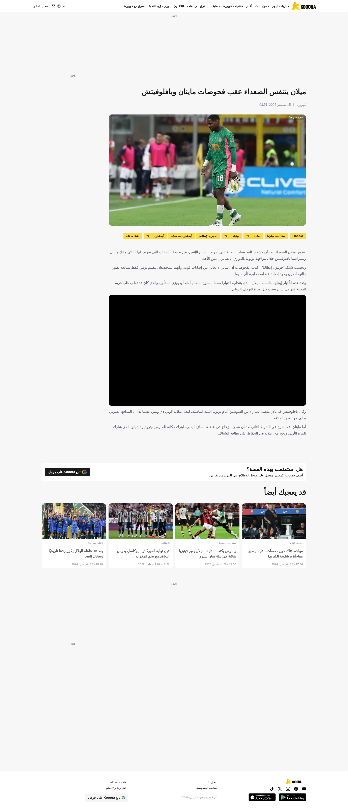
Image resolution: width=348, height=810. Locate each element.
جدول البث (262, 6)
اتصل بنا (212, 782)
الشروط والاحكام (116, 787)
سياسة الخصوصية (206, 787)
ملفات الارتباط (117, 782)
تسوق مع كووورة (134, 6)
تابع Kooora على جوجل (64, 472)
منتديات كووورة (233, 6)
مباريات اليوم (280, 6)
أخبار (249, 6)
